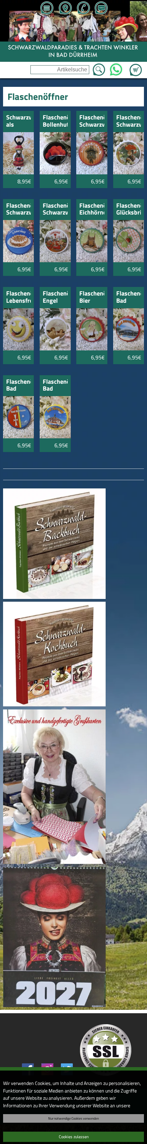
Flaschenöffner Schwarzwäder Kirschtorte (18, 209)
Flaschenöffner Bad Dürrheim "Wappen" (18, 385)
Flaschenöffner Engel (55, 297)
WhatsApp (116, 67)
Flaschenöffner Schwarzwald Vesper (55, 209)
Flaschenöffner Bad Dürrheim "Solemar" (128, 297)
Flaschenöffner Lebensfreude (18, 297)
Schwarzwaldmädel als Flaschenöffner (18, 121)
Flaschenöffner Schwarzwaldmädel (128, 121)
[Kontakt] (101, 8)
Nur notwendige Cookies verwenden (73, 1118)
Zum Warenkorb (136, 66)
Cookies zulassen (74, 1136)
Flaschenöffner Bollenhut (55, 121)
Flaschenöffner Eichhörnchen (91, 209)
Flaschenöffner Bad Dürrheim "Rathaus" (55, 385)
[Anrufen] (83, 8)
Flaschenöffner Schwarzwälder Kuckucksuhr (91, 121)
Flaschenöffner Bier (91, 297)
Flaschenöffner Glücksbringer (128, 209)
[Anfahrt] (65, 8)
